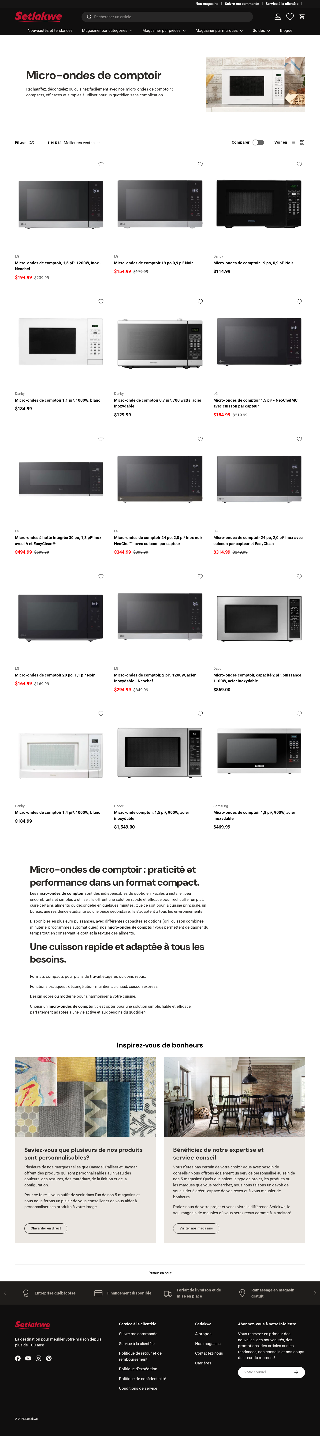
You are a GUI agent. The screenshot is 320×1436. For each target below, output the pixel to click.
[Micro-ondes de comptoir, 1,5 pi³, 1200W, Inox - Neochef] (61, 204)
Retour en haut (160, 1273)
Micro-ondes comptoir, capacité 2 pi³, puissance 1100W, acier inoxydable (257, 678)
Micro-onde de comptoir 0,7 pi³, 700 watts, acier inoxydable (157, 403)
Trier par (53, 142)
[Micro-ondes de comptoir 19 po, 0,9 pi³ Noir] (259, 204)
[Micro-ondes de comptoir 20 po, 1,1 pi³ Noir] (61, 616)
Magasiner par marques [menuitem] (217, 30)
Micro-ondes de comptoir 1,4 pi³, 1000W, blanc (57, 812)
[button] (302, 16)
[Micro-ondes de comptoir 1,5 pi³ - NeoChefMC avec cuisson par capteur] (259, 341)
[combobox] (167, 17)
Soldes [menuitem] (259, 30)
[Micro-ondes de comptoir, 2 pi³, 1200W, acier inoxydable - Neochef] (160, 616)
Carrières (203, 1363)
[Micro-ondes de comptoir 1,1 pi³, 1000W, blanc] (61, 341)
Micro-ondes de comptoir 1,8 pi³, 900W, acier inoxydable (254, 815)
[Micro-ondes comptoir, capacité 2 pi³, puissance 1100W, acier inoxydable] (259, 616)
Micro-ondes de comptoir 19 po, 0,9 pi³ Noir (253, 263)
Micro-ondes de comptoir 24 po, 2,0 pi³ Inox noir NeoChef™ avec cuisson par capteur (158, 540)
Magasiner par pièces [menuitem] (161, 30)
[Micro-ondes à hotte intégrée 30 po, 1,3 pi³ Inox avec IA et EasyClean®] (61, 479)
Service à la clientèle (282, 4)
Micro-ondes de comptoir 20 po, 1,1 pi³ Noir (55, 675)
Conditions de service (138, 1388)
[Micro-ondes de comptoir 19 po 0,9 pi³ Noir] (160, 204)
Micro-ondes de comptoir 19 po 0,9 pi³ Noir (153, 263)
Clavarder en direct (46, 1228)
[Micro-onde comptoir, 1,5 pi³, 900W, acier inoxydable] (160, 754)
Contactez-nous (209, 1353)
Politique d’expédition (138, 1369)
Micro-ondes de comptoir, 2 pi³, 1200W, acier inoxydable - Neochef (155, 678)
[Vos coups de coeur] (290, 16)
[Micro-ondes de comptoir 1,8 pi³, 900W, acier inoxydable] (259, 754)
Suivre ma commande (242, 4)
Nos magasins (207, 4)
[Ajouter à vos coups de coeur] (101, 164)
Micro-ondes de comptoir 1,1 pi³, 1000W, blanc (57, 400)
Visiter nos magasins (196, 1228)
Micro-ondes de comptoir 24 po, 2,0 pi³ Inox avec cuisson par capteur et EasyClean (258, 540)
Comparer (240, 142)
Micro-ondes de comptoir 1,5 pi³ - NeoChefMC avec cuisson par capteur (255, 403)
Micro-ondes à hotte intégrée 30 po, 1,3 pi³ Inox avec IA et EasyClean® (58, 540)
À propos (203, 1333)
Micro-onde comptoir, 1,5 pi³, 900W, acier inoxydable (151, 815)
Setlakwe (31, 1419)
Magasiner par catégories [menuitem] (104, 30)
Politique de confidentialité (142, 1378)
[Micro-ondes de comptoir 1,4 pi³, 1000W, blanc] (61, 754)
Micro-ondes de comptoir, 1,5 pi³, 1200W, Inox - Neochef (58, 266)
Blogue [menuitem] (286, 30)
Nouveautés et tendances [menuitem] (50, 30)
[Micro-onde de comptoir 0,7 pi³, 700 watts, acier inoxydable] (160, 341)
